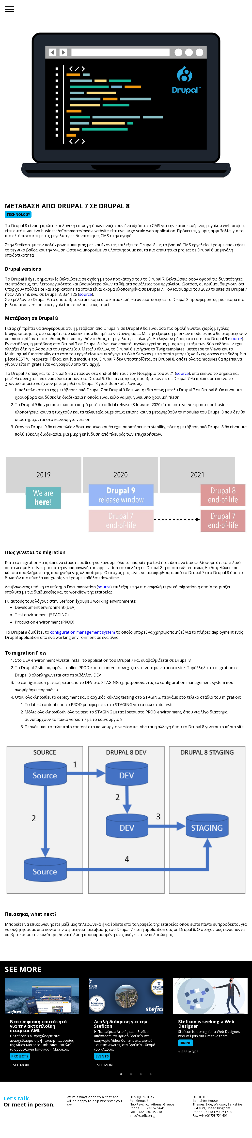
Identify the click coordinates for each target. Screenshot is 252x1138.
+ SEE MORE (20, 1065)
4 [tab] (150, 1071)
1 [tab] (121, 1071)
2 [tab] (131, 1071)
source (85, 294)
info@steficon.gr (143, 1115)
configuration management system (82, 632)
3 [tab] (140, 1071)
